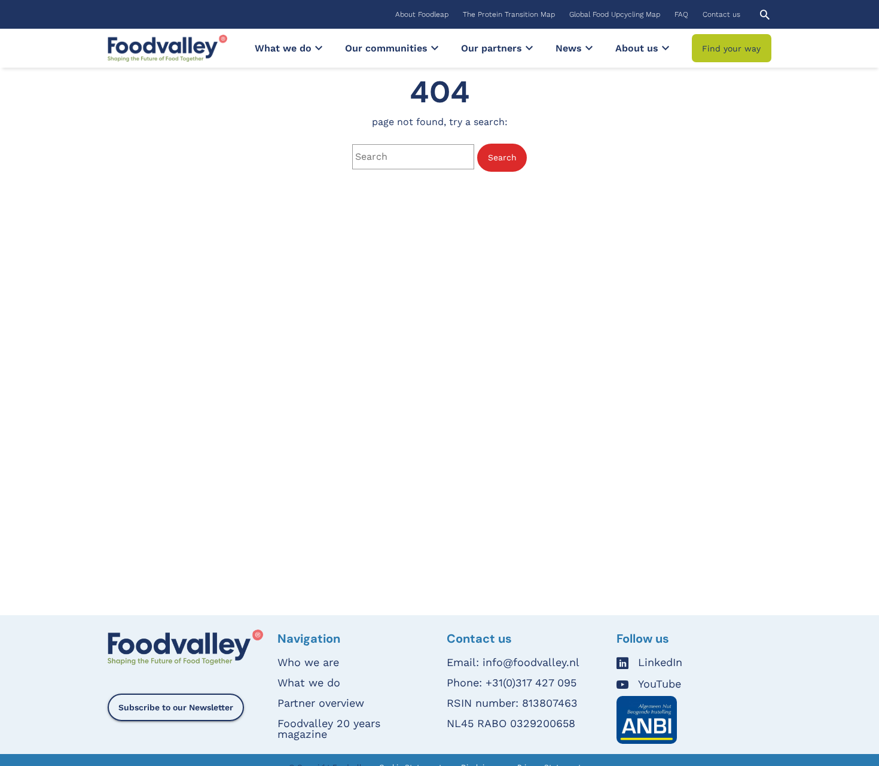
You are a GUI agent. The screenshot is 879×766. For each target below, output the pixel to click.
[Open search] (765, 15)
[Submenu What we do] (319, 48)
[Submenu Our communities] (435, 48)
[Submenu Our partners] (529, 48)
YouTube (659, 684)
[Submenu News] (589, 48)
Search (502, 157)
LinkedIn (660, 662)
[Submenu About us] (665, 48)
